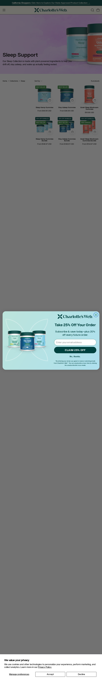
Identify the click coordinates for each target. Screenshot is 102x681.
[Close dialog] (96, 315)
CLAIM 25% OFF (75, 350)
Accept (50, 674)
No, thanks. (75, 356)
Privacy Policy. (45, 667)
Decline (81, 674)
